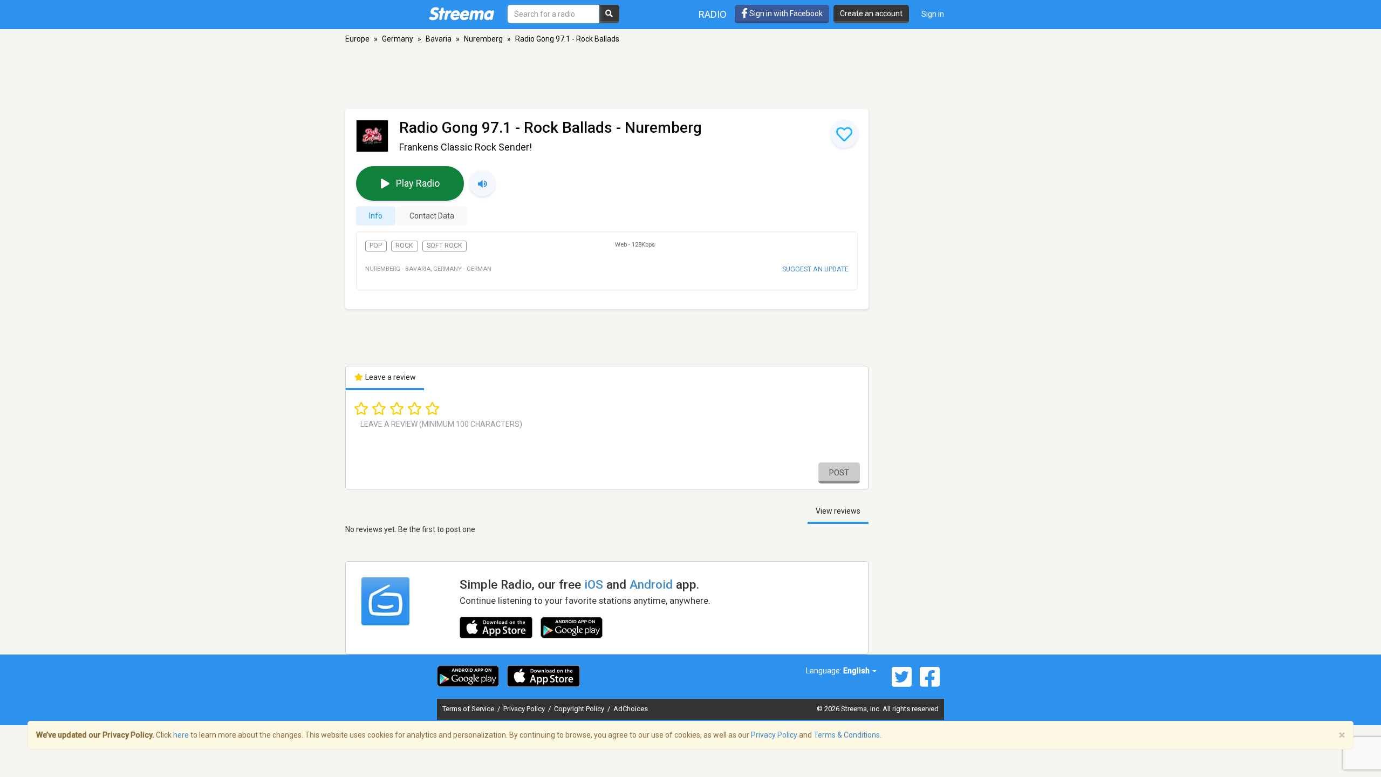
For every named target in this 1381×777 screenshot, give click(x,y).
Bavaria (439, 39)
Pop (376, 245)
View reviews (838, 511)
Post (839, 473)
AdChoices (630, 709)
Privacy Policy (524, 709)
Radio (713, 14)
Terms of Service (469, 709)
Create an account (871, 13)
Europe (357, 39)
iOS (593, 584)
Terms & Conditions (846, 735)
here (181, 735)
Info (375, 216)
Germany (397, 39)
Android (651, 584)
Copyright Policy (580, 709)
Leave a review (390, 377)
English (857, 670)
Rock (404, 245)
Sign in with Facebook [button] (785, 13)
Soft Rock (444, 245)
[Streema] (461, 13)
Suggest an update (815, 269)
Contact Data (431, 216)
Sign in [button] (932, 14)
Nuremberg (483, 39)
